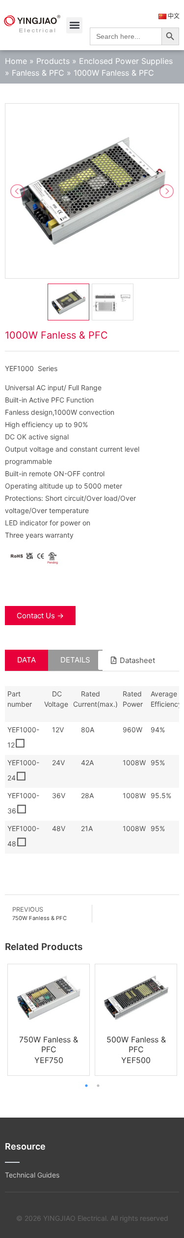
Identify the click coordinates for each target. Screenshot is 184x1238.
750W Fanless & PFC (48, 1044)
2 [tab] (98, 1086)
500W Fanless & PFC (136, 1044)
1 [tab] (86, 1086)
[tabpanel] (48, 1019)
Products (53, 61)
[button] (74, 25)
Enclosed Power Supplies (126, 61)
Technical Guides (32, 1175)
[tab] (26, 660)
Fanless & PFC (38, 73)
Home (16, 61)
